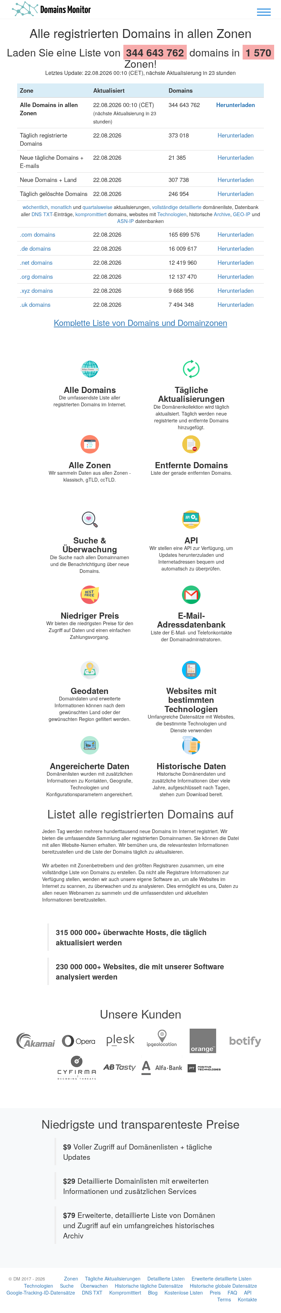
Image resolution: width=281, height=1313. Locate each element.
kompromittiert (91, 214)
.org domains (36, 276)
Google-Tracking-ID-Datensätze (41, 1292)
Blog (153, 1292)
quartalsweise (97, 206)
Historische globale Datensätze (223, 1285)
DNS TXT (42, 214)
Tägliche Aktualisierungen (112, 1278)
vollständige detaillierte (176, 206)
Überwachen (94, 1285)
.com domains (37, 234)
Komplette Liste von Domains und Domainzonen (140, 322)
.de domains (35, 248)
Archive (222, 214)
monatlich (61, 206)
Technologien (171, 214)
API (248, 1292)
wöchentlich (35, 206)
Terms (224, 1299)
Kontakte (247, 1299)
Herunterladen (235, 105)
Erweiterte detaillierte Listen (222, 1278)
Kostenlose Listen (183, 1292)
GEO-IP (242, 214)
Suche (67, 1285)
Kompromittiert (125, 1292)
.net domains (36, 262)
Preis (215, 1292)
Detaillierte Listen (166, 1278)
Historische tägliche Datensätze (149, 1285)
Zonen (71, 1278)
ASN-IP (125, 221)
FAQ (232, 1292)
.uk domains (35, 304)
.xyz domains (36, 290)
